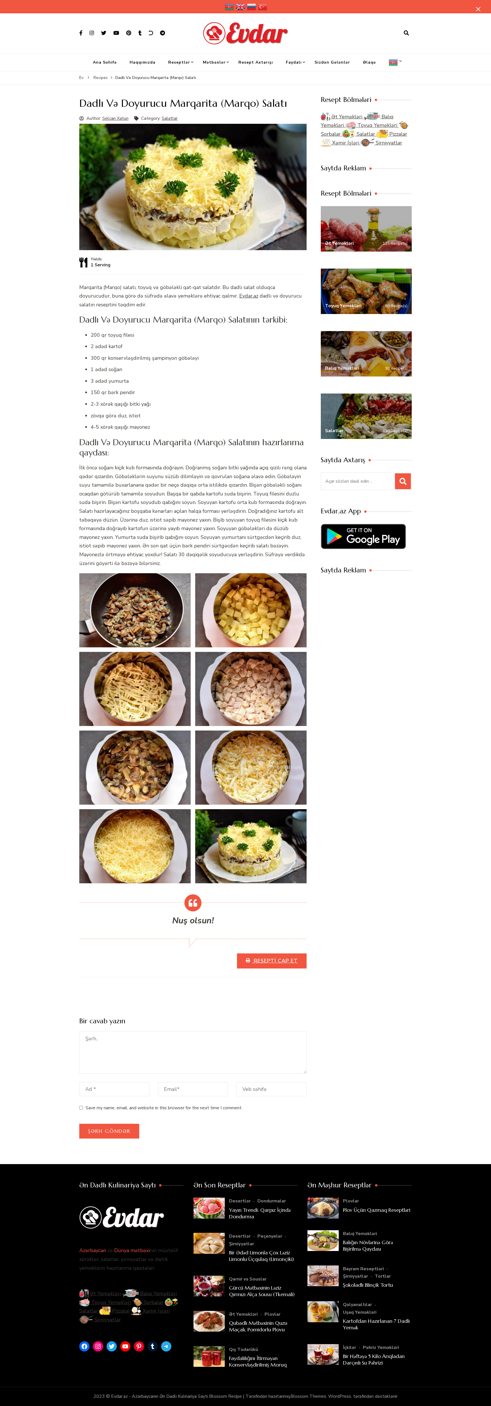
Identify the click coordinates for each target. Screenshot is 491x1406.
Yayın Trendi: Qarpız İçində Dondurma (260, 1213)
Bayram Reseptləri (363, 1269)
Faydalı (294, 62)
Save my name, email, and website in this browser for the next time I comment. (164, 1108)
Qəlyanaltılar (357, 1305)
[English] (241, 6)
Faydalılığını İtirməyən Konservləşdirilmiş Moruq (258, 1361)
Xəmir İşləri (346, 142)
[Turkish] (263, 6)
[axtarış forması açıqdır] (406, 33)
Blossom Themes (308, 1396)
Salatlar (170, 118)
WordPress (339, 1396)
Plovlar (272, 1314)
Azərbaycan (92, 1250)
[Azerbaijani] (229, 6)
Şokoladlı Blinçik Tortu (368, 1285)
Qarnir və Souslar (248, 1279)
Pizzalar (397, 134)
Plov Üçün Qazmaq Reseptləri (376, 1210)
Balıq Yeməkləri (158, 1293)
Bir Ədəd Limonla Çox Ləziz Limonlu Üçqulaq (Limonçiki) (261, 1255)
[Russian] (252, 6)
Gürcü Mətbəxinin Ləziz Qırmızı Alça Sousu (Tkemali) (262, 1291)
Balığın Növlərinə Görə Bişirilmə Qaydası (368, 1245)
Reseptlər (179, 62)
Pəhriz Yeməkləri (381, 1347)
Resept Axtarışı (255, 62)
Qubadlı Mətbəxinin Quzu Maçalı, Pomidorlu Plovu (258, 1326)
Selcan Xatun (115, 118)
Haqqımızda (142, 62)
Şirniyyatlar (388, 142)
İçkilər (349, 1347)
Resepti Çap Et (275, 960)
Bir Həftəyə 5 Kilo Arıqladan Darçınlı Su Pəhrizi (374, 1359)
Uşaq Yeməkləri (359, 1312)
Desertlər (240, 1201)
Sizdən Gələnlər (332, 62)
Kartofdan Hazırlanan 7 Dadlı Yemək (376, 1324)
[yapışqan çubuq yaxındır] (478, 9)
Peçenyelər (269, 1236)
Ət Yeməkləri (347, 116)
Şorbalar (152, 1302)
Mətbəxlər (214, 62)
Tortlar (383, 1276)
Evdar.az (248, 295)
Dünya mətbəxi (132, 1250)
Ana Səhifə (105, 62)
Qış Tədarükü (243, 1349)
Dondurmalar (271, 1201)
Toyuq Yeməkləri (377, 125)
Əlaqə (369, 62)
